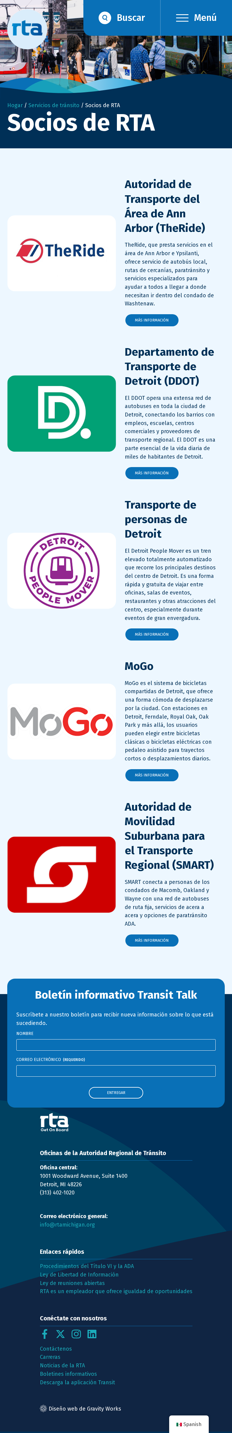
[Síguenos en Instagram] (76, 1334)
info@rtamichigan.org (67, 1224)
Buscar (131, 17)
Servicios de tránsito (53, 105)
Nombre (25, 1033)
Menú (205, 17)
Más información (152, 320)
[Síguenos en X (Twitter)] (60, 1334)
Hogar (15, 105)
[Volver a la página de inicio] (116, 1122)
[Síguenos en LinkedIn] (92, 1334)
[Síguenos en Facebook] (45, 1334)
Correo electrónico (50, 1059)
